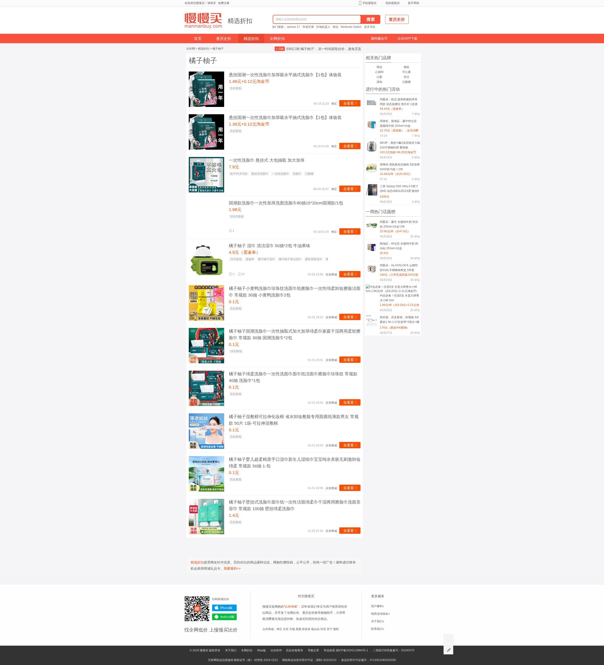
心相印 (379, 72)
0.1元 (234, 301)
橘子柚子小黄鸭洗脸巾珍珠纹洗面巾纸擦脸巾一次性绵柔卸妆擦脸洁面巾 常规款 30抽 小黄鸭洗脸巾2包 (295, 291)
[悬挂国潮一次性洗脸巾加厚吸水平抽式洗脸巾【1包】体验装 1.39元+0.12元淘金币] (206, 132)
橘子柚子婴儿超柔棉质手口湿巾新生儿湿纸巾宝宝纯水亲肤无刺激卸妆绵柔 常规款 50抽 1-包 (295, 462)
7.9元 (234, 167)
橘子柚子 (218, 48)
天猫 (292, 629)
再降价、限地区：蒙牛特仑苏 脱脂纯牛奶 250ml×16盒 (398, 123)
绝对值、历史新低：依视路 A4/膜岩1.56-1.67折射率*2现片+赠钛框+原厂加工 (399, 320)
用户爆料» (377, 606)
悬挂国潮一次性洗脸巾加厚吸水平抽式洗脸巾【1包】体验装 (285, 74)
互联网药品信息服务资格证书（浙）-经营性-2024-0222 (243, 660)
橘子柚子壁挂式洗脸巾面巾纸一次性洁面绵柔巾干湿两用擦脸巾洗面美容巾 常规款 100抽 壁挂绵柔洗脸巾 (295, 505)
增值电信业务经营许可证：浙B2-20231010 (309, 660)
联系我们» (377, 629)
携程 (336, 629)
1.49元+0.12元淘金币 (249, 81)
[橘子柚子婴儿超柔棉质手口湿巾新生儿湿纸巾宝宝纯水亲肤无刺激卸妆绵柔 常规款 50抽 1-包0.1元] (206, 473)
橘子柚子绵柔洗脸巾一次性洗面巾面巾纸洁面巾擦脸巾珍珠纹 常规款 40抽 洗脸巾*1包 (293, 377)
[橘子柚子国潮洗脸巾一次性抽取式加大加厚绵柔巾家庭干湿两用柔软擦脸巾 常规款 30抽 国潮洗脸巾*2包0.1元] (206, 345)
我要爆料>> (232, 568)
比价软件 (276, 650)
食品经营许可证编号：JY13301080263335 (368, 660)
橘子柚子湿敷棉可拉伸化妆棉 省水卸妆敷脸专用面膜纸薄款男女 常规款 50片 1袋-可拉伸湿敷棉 (294, 420)
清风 (379, 82)
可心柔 (406, 72)
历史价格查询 (294, 650)
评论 (416, 114)
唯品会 (315, 629)
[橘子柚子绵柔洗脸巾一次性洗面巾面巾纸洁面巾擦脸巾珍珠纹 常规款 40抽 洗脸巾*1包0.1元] (206, 388)
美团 (298, 629)
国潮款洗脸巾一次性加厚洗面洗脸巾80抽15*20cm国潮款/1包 (286, 203)
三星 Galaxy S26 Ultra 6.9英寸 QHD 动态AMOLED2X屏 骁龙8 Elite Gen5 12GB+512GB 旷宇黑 (399, 189)
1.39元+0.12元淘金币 (249, 124)
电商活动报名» (380, 613)
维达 (335, 27)
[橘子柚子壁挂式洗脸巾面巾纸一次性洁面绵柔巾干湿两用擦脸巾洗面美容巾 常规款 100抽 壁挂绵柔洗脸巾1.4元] (206, 516)
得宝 (406, 77)
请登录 (211, 3)
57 (241, 274)
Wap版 (261, 650)
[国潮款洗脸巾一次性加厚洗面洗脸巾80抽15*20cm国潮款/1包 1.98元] (206, 217)
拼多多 (306, 629)
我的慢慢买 (393, 3)
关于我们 (230, 650)
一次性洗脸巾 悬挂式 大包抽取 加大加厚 (267, 160)
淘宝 (279, 629)
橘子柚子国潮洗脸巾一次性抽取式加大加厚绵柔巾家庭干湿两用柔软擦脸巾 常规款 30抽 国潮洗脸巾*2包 (295, 334)
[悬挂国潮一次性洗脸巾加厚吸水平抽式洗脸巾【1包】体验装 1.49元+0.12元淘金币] (206, 89)
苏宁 (329, 629)
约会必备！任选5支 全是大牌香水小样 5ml (399, 298)
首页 (197, 39)
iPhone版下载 (224, 608)
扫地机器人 (323, 27)
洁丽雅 (406, 82)
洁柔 (379, 77)
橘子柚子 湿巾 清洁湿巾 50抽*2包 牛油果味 (269, 245)
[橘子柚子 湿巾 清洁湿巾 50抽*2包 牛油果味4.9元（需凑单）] (206, 260)
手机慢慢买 (369, 3)
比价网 (190, 48)
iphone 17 (293, 27)
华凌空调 (308, 27)
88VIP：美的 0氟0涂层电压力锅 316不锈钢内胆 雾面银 (400, 145)
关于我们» (377, 621)
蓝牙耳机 (369, 27)
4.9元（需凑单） (244, 252)
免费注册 (223, 3)
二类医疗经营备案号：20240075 (393, 650)
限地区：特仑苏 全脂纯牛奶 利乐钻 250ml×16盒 (399, 246)
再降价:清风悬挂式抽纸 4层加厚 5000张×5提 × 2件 (400, 167)
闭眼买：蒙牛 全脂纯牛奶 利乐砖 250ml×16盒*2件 (399, 224)
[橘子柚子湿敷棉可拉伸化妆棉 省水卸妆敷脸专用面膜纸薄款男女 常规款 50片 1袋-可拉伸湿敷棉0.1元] (206, 431)
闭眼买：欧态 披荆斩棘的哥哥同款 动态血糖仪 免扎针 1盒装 (399, 102)
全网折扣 (277, 39)
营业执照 (329, 650)
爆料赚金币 (379, 38)
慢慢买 (204, 650)
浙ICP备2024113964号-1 (352, 650)
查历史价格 (310, 612)
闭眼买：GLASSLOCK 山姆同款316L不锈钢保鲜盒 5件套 (399, 268)
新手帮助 (413, 3)
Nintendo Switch (351, 27)
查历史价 (223, 39)
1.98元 (235, 209)
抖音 (323, 629)
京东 (286, 629)
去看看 (350, 103)
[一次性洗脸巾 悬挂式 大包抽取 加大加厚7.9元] (206, 174)
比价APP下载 (407, 38)
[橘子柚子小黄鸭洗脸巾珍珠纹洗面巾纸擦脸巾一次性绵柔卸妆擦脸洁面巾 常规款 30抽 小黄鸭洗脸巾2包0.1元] (206, 303)
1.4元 (234, 515)
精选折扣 (240, 20)
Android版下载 (224, 617)
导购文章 (313, 650)
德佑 (406, 67)
